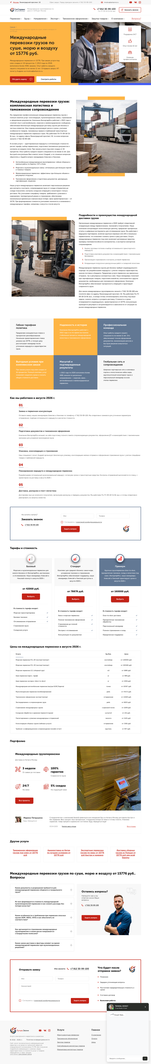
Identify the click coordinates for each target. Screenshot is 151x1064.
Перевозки (15, 18)
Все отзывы (131, 826)
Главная (12, 27)
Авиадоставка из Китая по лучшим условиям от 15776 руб (58, 852)
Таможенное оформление (75, 18)
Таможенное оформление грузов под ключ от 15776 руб (25, 852)
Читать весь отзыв (69, 826)
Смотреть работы (48, 79)
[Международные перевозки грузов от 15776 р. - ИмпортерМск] (17, 10)
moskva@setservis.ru (111, 2)
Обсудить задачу (19, 79)
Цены (93, 1042)
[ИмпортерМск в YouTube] (130, 2)
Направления (40, 18)
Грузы (27, 18)
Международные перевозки (68, 1035)
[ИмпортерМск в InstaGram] (140, 2)
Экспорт (54, 18)
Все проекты (24, 800)
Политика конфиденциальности (38, 1040)
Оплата (94, 1039)
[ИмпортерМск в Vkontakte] (135, 2)
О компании (117, 18)
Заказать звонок (131, 10)
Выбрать (31, 596)
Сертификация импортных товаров (71, 1046)
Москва (16, 2)
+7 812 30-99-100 (106, 9)
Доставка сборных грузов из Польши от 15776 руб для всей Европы (126, 854)
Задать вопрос (70, 529)
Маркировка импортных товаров (70, 1050)
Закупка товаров (99, 18)
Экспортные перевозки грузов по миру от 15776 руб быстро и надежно (92, 852)
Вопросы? (136, 18)
